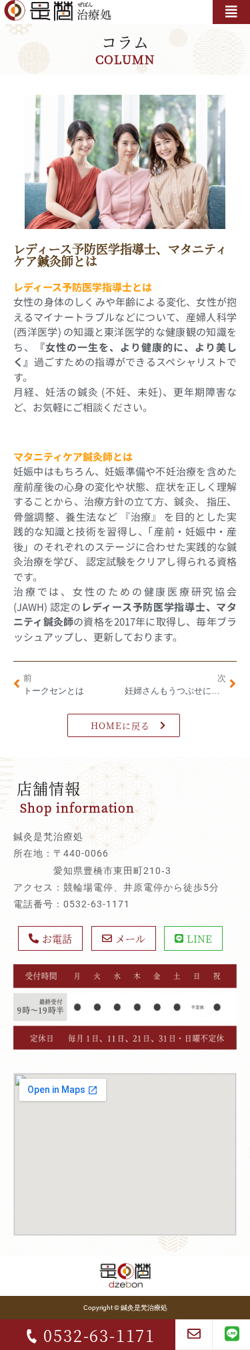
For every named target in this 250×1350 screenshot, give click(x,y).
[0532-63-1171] (32, 1336)
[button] (231, 12)
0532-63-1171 (99, 1335)
